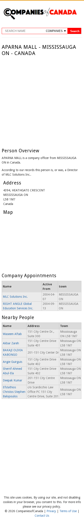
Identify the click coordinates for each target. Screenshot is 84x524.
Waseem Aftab (12, 334)
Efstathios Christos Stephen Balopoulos (14, 392)
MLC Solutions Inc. (15, 296)
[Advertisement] (42, 101)
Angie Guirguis (12, 361)
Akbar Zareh (11, 343)
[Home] (40, 18)
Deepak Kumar (12, 380)
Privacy (52, 511)
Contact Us (42, 515)
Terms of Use (68, 511)
